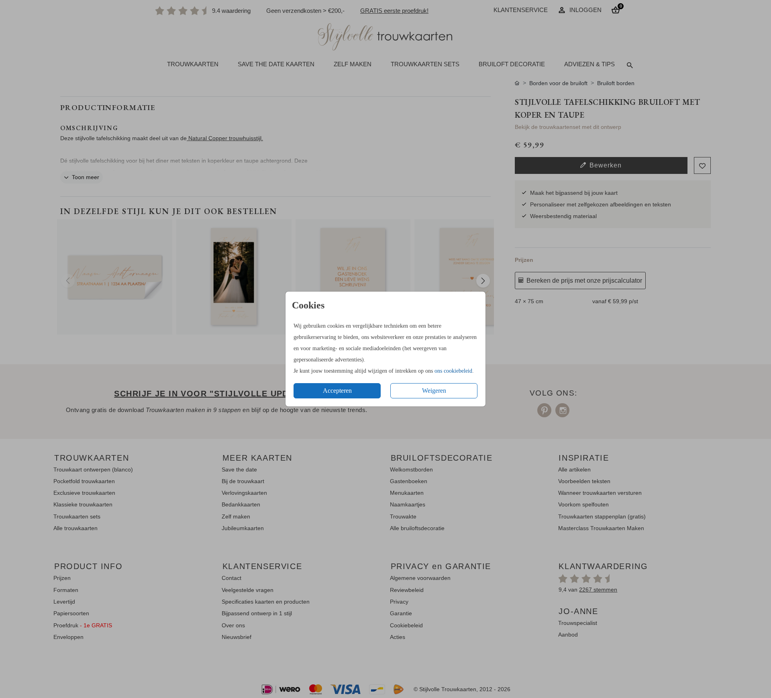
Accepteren (337, 390)
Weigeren (434, 390)
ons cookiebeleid (453, 371)
